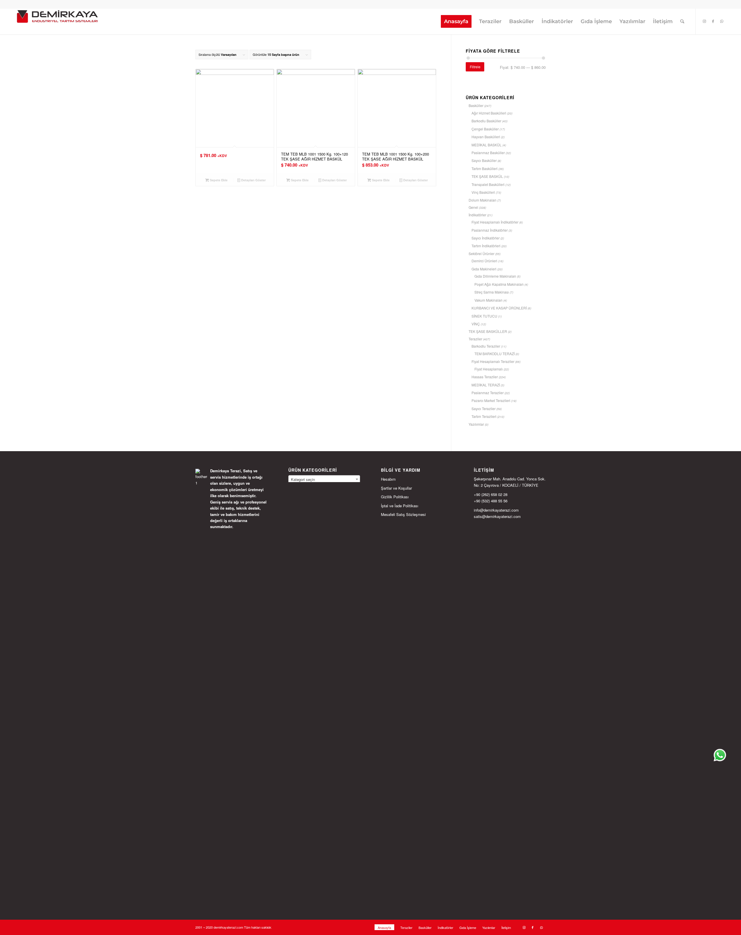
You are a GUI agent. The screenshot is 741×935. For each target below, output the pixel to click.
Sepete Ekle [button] (218, 180)
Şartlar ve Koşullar (396, 488)
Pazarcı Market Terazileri (491, 400)
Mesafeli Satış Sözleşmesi (403, 514)
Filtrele (475, 66)
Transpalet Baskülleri (488, 184)
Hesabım (388, 479)
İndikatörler (477, 214)
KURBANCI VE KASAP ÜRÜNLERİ (499, 307)
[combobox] (324, 479)
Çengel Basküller (485, 128)
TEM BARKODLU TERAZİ (494, 353)
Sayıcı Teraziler (484, 408)
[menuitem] (456, 21)
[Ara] (682, 21)
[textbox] (324, 479)
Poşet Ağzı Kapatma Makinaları (499, 284)
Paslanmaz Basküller (488, 152)
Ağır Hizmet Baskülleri (489, 112)
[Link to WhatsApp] (722, 21)
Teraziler (475, 338)
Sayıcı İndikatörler (486, 237)
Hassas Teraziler (485, 376)
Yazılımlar (476, 424)
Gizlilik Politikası (395, 496)
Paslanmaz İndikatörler (490, 230)
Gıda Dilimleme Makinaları (495, 276)
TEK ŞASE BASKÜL (487, 176)
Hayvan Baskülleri (486, 136)
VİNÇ (476, 323)
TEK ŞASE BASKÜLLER (488, 331)
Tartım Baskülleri (485, 168)
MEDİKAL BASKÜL (487, 144)
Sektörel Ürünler (481, 253)
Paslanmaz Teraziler (488, 392)
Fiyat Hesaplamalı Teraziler (493, 361)
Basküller (476, 105)
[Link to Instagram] (704, 21)
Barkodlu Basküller (486, 120)
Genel (473, 207)
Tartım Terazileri (484, 416)
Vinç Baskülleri (483, 192)
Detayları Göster (253, 180)
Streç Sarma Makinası (491, 291)
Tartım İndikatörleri (486, 245)
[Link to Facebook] (713, 21)
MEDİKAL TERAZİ (486, 384)
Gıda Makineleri (484, 268)
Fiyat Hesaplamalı (488, 368)
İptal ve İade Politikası (399, 505)
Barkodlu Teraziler (486, 346)
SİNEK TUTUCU (484, 315)
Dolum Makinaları (482, 200)
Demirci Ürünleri (484, 260)
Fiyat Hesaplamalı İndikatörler (495, 222)
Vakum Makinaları (488, 300)
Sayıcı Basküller (484, 160)
